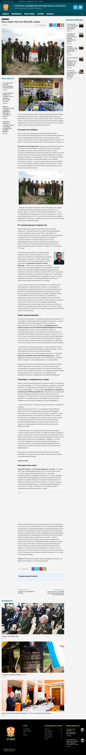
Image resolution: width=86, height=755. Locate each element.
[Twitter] (54, 25)
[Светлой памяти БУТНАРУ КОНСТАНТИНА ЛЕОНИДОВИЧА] (82, 730)
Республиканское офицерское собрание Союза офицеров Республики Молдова (8, 97)
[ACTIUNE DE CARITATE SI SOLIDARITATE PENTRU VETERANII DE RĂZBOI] (81, 35)
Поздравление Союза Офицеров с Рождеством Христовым (72, 26)
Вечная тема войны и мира (10, 636)
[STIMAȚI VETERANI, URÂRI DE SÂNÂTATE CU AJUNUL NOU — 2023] (81, 48)
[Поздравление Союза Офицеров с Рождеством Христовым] (81, 25)
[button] (82, 14)
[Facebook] (75, 7)
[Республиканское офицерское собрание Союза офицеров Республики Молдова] (82, 740)
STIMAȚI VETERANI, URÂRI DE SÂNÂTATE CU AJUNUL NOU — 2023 (72, 50)
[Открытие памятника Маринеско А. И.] (33, 657)
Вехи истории (5, 19)
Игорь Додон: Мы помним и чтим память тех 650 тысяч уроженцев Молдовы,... (27, 713)
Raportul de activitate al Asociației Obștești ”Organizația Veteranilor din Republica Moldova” (8, 126)
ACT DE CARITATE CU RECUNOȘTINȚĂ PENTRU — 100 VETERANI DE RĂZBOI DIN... (72, 61)
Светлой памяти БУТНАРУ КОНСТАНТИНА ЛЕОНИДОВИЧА (8, 85)
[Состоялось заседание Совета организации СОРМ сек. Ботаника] (81, 72)
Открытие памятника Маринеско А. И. (14, 675)
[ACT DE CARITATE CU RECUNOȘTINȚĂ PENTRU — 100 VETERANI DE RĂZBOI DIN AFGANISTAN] (81, 59)
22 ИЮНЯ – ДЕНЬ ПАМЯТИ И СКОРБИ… (26, 592)
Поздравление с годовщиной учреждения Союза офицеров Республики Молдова (55, 593)
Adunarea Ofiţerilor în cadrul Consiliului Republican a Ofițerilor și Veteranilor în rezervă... (8, 111)
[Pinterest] (58, 25)
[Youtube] (80, 7)
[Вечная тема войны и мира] (33, 618)
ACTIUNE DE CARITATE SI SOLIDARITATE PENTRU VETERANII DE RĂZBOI (71, 37)
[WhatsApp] (62, 25)
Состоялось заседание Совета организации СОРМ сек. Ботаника (72, 74)
